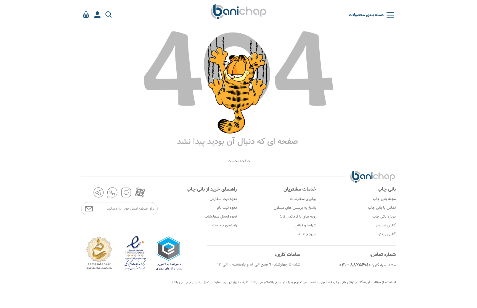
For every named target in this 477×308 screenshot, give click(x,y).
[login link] (97, 14)
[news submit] (89, 209)
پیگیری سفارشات (303, 199)
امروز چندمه (307, 234)
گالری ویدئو (387, 234)
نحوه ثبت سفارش (223, 199)
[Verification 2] (135, 270)
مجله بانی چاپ (384, 199)
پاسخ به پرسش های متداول (295, 208)
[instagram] (126, 192)
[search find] (108, 14)
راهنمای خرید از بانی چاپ (212, 189)
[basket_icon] (86, 14)
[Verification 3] (99, 270)
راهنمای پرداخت (224, 226)
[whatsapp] (112, 192)
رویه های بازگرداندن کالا (298, 217)
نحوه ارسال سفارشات (221, 217)
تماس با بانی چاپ (382, 208)
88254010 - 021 (355, 265)
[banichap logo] (238, 11)
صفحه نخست (238, 161)
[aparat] (139, 192)
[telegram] (98, 192)
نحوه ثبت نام (227, 208)
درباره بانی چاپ (384, 217)
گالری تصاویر (386, 226)
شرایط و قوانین (305, 226)
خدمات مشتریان (299, 189)
